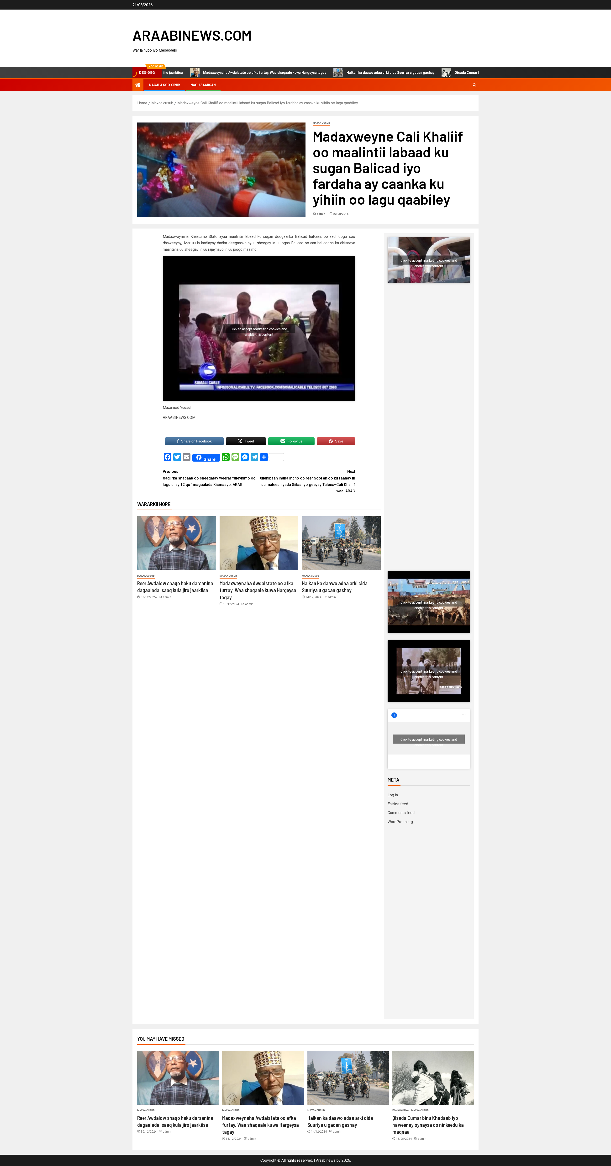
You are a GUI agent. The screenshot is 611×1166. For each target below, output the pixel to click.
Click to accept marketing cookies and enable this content (259, 330)
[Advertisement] (429, 336)
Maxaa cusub (321, 123)
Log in (393, 795)
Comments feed (401, 812)
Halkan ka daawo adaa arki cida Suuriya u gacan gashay (333, 73)
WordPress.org (400, 822)
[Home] (138, 85)
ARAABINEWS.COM (192, 34)
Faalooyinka (400, 1110)
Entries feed (398, 804)
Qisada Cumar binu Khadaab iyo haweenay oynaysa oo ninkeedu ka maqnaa (456, 73)
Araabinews (326, 1160)
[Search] (474, 85)
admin (321, 214)
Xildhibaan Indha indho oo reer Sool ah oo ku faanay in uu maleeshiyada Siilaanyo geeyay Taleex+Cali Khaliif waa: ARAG (307, 481)
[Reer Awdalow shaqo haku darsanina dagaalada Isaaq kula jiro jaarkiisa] (176, 543)
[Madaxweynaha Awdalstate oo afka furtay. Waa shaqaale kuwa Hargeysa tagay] (259, 543)
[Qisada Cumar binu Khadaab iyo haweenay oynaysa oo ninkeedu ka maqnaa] (433, 1078)
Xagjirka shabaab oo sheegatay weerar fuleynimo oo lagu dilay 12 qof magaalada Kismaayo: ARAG (209, 478)
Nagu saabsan (203, 85)
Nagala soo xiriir (164, 85)
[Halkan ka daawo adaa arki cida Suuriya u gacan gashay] (341, 543)
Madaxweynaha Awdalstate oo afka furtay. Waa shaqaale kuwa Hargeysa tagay (207, 73)
